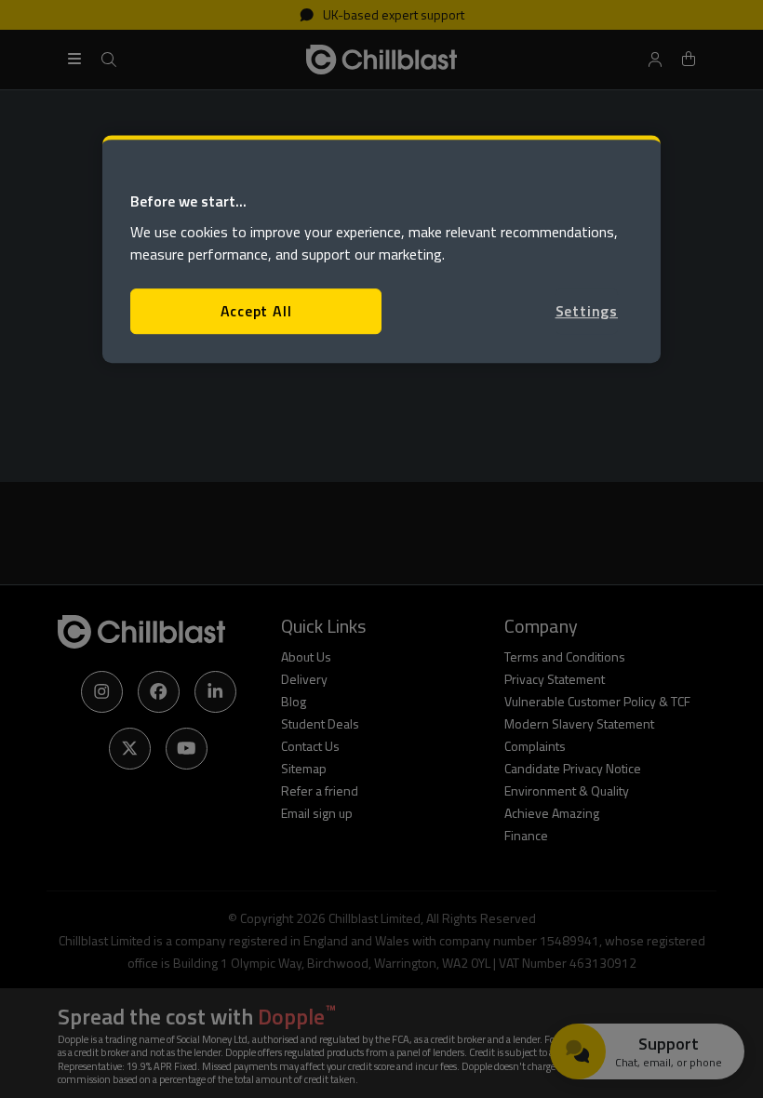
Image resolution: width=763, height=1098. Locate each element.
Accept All (256, 312)
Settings (587, 312)
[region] (381, 249)
